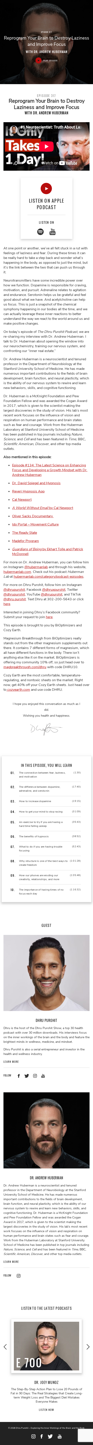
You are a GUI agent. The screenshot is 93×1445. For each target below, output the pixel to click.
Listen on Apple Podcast (46, 203)
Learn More (11, 1061)
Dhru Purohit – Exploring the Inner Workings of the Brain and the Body (50, 1428)
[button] (5, 1347)
